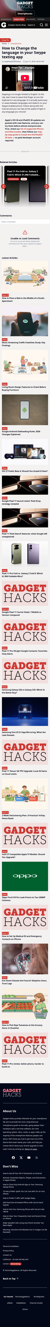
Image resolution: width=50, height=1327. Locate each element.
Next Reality (30, 19)
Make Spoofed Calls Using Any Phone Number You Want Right (23, 1224)
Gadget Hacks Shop (17, 25)
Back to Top (9, 1278)
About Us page (31, 1149)
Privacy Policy (8, 1250)
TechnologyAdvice (22, 1296)
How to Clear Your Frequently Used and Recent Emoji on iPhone (24, 1217)
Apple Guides (34, 25)
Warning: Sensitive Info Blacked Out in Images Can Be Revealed (25, 1230)
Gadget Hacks (19, 19)
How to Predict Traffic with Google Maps (19, 1198)
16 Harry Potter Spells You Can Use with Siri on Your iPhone (24, 1192)
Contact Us (7, 1255)
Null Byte (41, 19)
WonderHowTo (6, 19)
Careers (11, 1264)
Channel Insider (36, 1303)
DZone (25, 1309)
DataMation (21, 1303)
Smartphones (25, 13)
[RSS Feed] (37, 1158)
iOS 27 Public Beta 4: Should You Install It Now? (25, 471)
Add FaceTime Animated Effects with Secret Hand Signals (23, 1203)
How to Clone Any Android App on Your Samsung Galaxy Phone (23, 1185)
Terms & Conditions (11, 1246)
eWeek (9, 1303)
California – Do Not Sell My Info (15, 1259)
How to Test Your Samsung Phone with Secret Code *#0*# (23, 1210)
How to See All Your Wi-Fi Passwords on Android (22, 1173)
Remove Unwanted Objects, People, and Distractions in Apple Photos (24, 1179)
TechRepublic (38, 1296)
